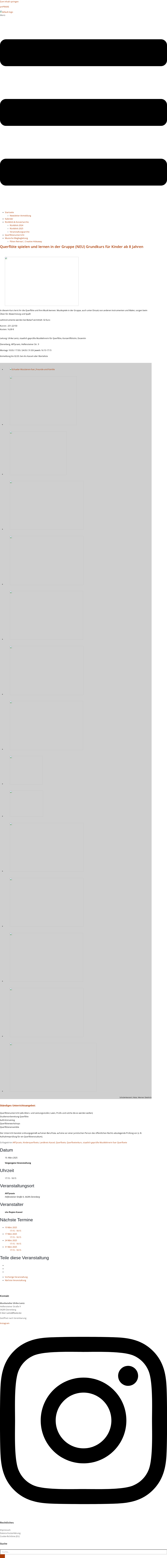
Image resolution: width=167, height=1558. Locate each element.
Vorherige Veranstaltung (16, 1277)
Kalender (9, 218)
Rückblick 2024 (16, 225)
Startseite (9, 212)
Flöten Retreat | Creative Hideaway (26, 241)
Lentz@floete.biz (13, 1313)
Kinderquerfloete (31, 1142)
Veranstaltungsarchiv (19, 231)
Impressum (5, 1530)
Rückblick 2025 (16, 228)
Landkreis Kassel (47, 1142)
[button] (83, 111)
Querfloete (61, 1142)
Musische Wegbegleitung (16, 238)
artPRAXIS (4, 6)
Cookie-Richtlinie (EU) (10, 1536)
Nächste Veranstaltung (15, 1280)
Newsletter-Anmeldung (20, 215)
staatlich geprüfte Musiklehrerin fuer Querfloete (105, 1142)
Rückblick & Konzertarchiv (17, 222)
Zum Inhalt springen (9, 1)
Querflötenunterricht (14, 235)
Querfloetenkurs (74, 1142)
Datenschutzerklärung (10, 1533)
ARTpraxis (17, 1142)
